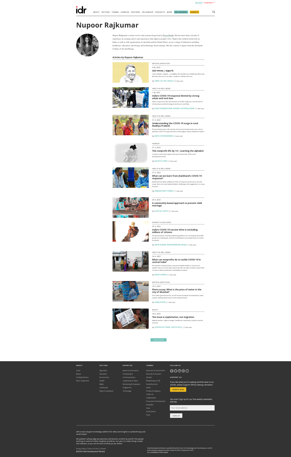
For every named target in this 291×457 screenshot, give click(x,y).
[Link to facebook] (171, 371)
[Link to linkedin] (179, 371)
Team (78, 370)
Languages (209, 2)
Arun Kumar (160, 245)
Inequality (149, 405)
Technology (127, 391)
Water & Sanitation (161, 63)
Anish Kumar (161, 274)
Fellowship (147, 12)
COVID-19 (149, 394)
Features (135, 12)
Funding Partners (82, 377)
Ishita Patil (176, 327)
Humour (125, 12)
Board (78, 374)
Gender (149, 377)
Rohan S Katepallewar (183, 108)
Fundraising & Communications (129, 375)
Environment (104, 377)
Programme (127, 387)
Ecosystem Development (155, 401)
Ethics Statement (82, 381)
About (96, 12)
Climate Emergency (153, 391)
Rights (155, 310)
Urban (148, 387)
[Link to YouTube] (187, 371)
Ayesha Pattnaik (162, 327)
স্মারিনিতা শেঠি (158, 81)
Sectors (106, 12)
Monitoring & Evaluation (131, 384)
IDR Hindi (198, 2)
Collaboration (151, 398)
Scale (148, 408)
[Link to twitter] (175, 371)
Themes (115, 12)
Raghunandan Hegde (176, 245)
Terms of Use (93, 449)
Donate (194, 12)
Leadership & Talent (130, 381)
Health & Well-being (161, 88)
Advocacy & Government (155, 370)
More (169, 12)
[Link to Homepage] (81, 12)
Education (103, 374)
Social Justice (151, 411)
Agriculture (103, 370)
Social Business (152, 384)
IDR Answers (181, 12)
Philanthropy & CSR (153, 381)
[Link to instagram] (183, 371)
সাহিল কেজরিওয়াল (168, 81)
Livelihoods (103, 387)
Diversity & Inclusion (161, 222)
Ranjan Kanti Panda (164, 191)
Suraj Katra (160, 302)
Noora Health (168, 35)
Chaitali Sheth (161, 211)
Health (101, 381)
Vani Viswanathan (163, 108)
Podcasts (160, 12)
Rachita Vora (161, 161)
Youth (148, 415)
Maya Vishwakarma (164, 136)
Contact (103, 449)
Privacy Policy (81, 449)
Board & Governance (131, 370)
